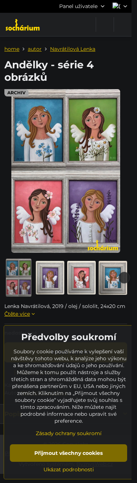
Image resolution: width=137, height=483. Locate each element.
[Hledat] (105, 24)
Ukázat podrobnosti (68, 469)
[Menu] (123, 24)
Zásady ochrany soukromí (69, 433)
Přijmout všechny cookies (68, 453)
